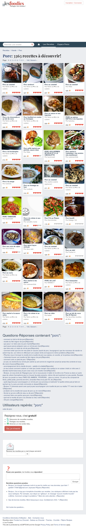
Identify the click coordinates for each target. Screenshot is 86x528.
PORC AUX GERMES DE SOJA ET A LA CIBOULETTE (52, 153)
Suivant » (34, 60)
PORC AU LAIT (50, 280)
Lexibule (29, 189)
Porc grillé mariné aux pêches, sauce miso (32, 152)
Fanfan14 (72, 252)
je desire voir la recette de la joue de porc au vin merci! (23, 391)
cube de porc (7, 409)
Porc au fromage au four (31, 186)
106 (28, 60)
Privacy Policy (45, 525)
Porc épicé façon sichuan (30, 246)
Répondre (29, 339)
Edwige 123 (73, 220)
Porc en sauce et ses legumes (52, 118)
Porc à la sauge (8, 185)
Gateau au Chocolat (37, 520)
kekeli (49, 315)
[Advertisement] (43, 24)
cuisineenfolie (73, 157)
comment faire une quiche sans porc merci (19, 395)
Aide (29, 518)
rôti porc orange (9, 400)
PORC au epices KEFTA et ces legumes (74, 118)
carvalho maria (32, 222)
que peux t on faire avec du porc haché (17, 344)
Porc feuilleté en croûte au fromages (32, 118)
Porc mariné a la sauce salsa (11, 314)
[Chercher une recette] (32, 45)
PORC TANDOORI (9, 216)
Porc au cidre (50, 313)
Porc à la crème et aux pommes (32, 219)
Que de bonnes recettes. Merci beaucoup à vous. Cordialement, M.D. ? (33, 500)
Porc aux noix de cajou (11, 246)
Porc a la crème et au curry (32, 314)
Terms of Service (60, 525)
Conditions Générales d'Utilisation (15, 518)
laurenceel (51, 157)
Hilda (70, 86)
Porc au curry (8, 273)
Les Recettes (48, 44)
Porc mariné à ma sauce (30, 281)
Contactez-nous (38, 518)
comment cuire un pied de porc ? (15, 359)
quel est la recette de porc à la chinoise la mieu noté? (23, 397)
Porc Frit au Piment (52, 218)
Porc (20, 50)
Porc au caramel (9, 84)
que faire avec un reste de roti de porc (17, 348)
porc (55, 335)
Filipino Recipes (66, 520)
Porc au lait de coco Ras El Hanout (73, 314)
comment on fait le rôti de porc (14, 339)
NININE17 (51, 282)
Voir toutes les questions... (15, 507)
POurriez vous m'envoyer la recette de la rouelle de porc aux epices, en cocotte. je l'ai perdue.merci (39, 355)
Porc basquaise (71, 280)
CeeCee (8, 187)
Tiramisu (49, 520)
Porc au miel (70, 250)
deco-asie (30, 249)
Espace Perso (63, 44)
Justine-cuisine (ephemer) (51, 183)
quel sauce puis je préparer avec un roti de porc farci (22, 346)
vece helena (9, 248)
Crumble (56, 520)
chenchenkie (51, 220)
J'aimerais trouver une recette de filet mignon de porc (23, 357)
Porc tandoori (29, 84)
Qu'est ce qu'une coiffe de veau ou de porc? (19, 393)
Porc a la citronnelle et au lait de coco (11, 118)
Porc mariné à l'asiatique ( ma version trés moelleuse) (74, 153)
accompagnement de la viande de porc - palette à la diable (24, 366)
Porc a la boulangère (10, 151)
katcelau (71, 121)
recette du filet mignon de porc (14, 341)
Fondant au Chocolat (21, 520)
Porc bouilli (70, 218)
